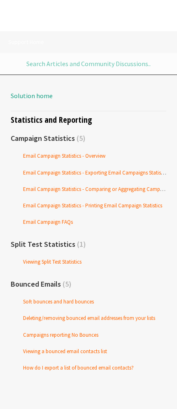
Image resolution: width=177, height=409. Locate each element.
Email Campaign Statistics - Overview (64, 155)
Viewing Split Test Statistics (52, 261)
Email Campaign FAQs (48, 221)
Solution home (32, 96)
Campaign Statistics (47, 138)
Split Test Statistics (47, 244)
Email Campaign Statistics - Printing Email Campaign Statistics (92, 205)
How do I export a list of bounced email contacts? (78, 367)
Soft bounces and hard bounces (58, 301)
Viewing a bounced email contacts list (65, 351)
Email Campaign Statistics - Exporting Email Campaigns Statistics (95, 172)
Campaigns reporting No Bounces (60, 334)
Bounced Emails (40, 284)
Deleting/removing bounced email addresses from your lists (89, 318)
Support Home (26, 42)
